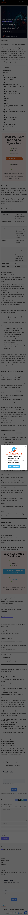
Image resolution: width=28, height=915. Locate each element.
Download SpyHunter (14, 466)
